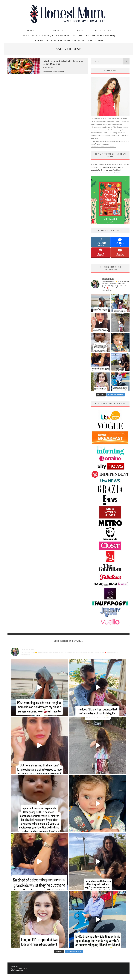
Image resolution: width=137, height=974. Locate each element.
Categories (56, 31)
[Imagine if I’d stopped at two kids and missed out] (100, 381)
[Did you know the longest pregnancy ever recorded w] (120, 342)
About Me (32, 31)
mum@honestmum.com (99, 144)
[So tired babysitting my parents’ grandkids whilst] (100, 362)
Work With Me (103, 31)
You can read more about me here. (103, 147)
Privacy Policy (15, 966)
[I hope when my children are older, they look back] (120, 362)
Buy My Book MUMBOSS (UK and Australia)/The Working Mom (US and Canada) (69, 36)
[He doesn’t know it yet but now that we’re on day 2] (120, 303)
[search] (126, 61)
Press (80, 31)
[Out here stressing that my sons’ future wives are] (100, 322)
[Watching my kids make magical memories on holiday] (100, 303)
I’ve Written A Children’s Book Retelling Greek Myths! (69, 40)
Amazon (117, 173)
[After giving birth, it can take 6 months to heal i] (100, 342)
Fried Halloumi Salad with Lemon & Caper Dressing (63, 62)
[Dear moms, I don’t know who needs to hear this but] (120, 322)
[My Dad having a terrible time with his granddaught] (120, 381)
